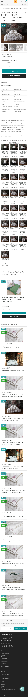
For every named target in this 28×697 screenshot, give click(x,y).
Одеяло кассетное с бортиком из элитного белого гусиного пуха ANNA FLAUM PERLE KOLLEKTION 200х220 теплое (13, 589)
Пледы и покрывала (5, 660)
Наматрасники (4, 658)
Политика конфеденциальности (8, 689)
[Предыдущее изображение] (3, 335)
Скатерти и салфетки (5, 669)
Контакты (3, 686)
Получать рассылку (20, 628)
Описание (4, 117)
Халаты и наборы (5, 666)
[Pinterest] (9, 646)
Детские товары (4, 661)
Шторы (2, 668)
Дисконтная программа (6, 687)
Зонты (2, 673)
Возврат (3, 684)
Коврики (3, 665)
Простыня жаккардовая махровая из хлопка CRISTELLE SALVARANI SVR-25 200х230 (13, 299)
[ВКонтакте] (2, 646)
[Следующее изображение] (24, 335)
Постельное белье (5, 653)
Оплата (2, 681)
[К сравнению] (22, 13)
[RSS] (12, 646)
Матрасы (3, 671)
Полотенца (3, 663)
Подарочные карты (5, 674)
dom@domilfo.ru (6, 643)
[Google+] (7, 646)
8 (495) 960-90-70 (8, 640)
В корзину (14, 71)
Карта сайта (3, 691)
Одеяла (2, 656)
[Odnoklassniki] (4, 646)
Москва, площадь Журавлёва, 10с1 (10, 637)
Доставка (3, 683)
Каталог (6, 4)
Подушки (3, 655)
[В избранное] (25, 13)
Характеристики (6, 85)
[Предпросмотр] (14, 287)
